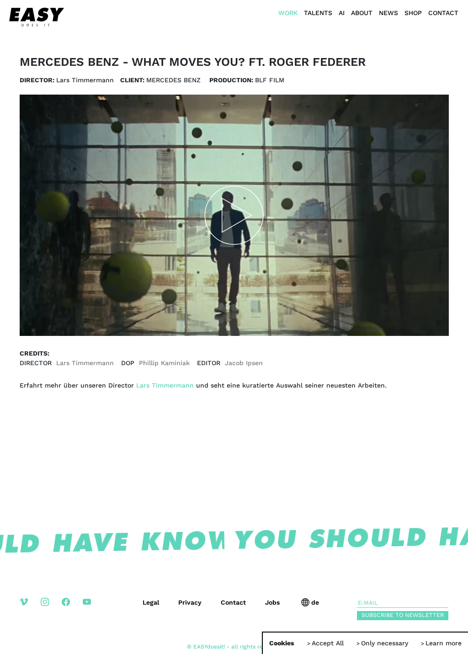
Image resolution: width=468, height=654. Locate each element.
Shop (413, 12)
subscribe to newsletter (403, 614)
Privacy (190, 602)
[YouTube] (93, 609)
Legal (151, 602)
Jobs (272, 602)
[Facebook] (72, 609)
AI (342, 12)
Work (288, 12)
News (388, 12)
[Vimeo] (30, 609)
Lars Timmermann (165, 385)
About (361, 12)
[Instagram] (51, 609)
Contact (443, 12)
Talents (318, 12)
